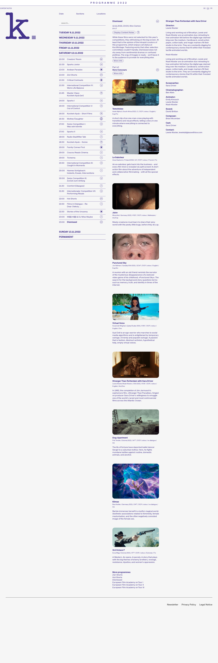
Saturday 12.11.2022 (71, 53)
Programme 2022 (109, 3)
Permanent (66, 236)
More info (118, 60)
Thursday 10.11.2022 (71, 42)
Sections (80, 13)
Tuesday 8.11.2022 (69, 32)
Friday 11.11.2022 (69, 47)
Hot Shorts (117, 577)
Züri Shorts (117, 575)
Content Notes (6, 8)
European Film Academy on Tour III (128, 587)
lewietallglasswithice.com (190, 132)
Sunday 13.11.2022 (70, 231)
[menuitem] (172, 604)
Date (61, 13)
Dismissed (117, 580)
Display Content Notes (124, 32)
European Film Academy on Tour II (128, 585)
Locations (101, 13)
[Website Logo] (18, 25)
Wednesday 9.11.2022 (71, 37)
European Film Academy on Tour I (127, 582)
